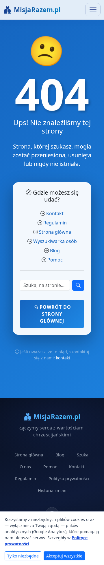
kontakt (63, 358)
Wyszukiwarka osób (55, 241)
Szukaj (83, 455)
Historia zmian (52, 490)
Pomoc (55, 260)
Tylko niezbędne (23, 556)
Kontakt (55, 213)
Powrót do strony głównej (54, 314)
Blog (55, 250)
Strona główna (55, 232)
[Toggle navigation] (93, 9)
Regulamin (55, 223)
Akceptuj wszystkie (64, 556)
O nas (25, 466)
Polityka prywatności (69, 478)
